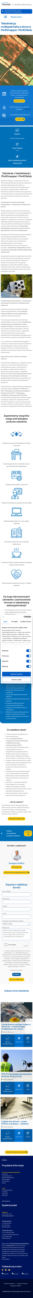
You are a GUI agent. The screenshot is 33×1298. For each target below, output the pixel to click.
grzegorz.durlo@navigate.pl (15, 872)
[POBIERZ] (28, 834)
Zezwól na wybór (17, 679)
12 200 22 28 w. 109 (7, 1214)
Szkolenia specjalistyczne (8, 1177)
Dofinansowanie (6, 1179)
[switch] (28, 656)
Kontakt (4, 1183)
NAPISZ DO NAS (19, 101)
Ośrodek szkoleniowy (7, 1190)
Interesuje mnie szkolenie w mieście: (13, 921)
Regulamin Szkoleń (15, 1286)
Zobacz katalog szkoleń (15, 1152)
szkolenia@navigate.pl (8, 1216)
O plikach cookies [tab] (25, 621)
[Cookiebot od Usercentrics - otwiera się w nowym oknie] (23, 617)
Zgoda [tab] (5, 621)
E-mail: (4, 913)
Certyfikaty (5, 1192)
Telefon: (4, 906)
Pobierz (19, 119)
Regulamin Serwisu (22, 1283)
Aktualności (5, 1174)
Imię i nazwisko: (6, 891)
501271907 (15, 867)
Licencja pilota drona (7, 1176)
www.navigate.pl (6, 1259)
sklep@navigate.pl (6, 1227)
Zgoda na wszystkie (16, 674)
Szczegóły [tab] (14, 621)
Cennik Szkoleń (6, 1181)
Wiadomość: (5, 928)
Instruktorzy (5, 1193)
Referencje (5, 1195)
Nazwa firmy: (6, 899)
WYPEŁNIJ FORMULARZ (16, 819)
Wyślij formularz (16, 979)
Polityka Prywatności (9, 1283)
